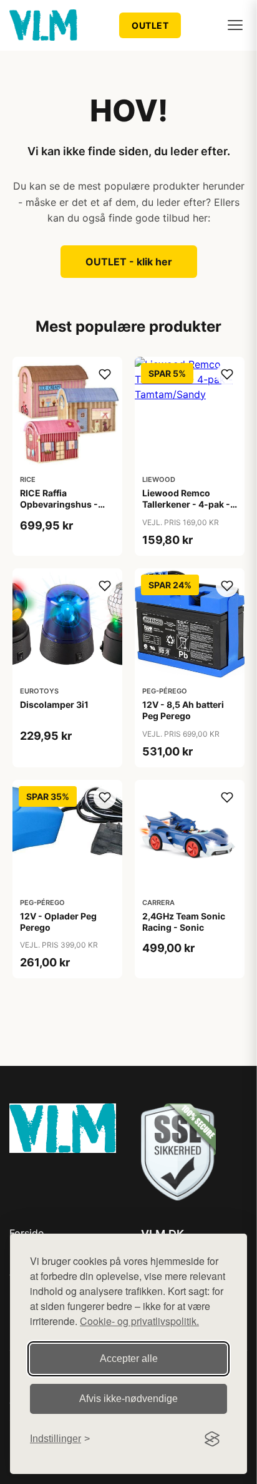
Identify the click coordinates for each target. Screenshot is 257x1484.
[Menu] (235, 25)
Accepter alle (129, 1358)
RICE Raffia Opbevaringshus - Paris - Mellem (59, 504)
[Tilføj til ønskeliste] (105, 374)
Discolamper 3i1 (54, 704)
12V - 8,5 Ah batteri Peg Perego (183, 710)
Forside (26, 1233)
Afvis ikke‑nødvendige (128, 1398)
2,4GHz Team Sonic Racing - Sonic (183, 922)
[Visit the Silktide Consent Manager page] (212, 1439)
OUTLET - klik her (128, 261)
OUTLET (150, 25)
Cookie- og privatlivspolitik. (139, 1321)
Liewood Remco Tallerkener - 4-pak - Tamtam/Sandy (186, 504)
